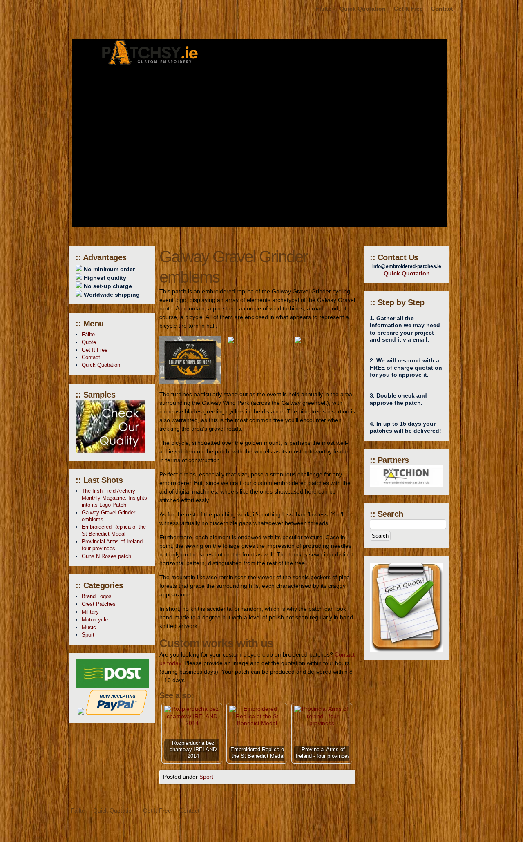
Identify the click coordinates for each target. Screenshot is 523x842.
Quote (89, 342)
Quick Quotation (363, 8)
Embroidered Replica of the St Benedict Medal (114, 530)
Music (89, 627)
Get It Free (408, 8)
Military (90, 612)
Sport (206, 776)
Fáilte (323, 8)
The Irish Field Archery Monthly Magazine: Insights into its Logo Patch (114, 498)
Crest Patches (99, 604)
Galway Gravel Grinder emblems (108, 516)
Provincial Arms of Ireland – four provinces (114, 545)
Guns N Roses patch (106, 556)
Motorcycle (95, 619)
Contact (442, 8)
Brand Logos (97, 596)
